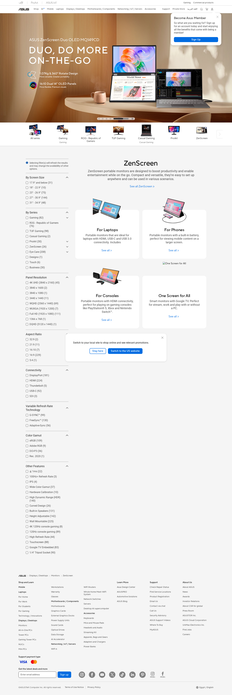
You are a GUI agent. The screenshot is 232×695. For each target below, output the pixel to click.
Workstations (57, 587)
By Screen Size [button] (35, 177)
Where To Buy (156, 625)
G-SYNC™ (31, 414)
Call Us (153, 611)
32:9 (28, 338)
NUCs (21, 644)
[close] (162, 337)
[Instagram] (82, 675)
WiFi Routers (90, 587)
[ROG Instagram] (152, 675)
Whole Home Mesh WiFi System (95, 593)
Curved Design (34, 504)
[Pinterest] (142, 675)
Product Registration (159, 596)
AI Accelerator (58, 639)
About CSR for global (193, 606)
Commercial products (203, 2)
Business (31, 266)
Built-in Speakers (35, 510)
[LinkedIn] (132, 675)
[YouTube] (102, 675)
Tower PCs (23, 635)
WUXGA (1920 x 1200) (38, 307)
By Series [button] (31, 212)
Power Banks (90, 646)
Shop (36, 9)
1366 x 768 (32, 318)
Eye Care (30, 251)
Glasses (54, 596)
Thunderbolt (32, 384)
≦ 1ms (29, 470)
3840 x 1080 (33, 292)
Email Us (154, 601)
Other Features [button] (35, 466)
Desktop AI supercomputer (96, 608)
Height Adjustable (35, 515)
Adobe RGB (32, 445)
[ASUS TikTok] (122, 675)
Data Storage (57, 634)
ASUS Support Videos (160, 620)
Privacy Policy (94, 687)
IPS (28, 480)
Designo (30, 256)
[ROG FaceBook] (163, 675)
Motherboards (58, 606)
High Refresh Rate (36, 536)
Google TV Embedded (38, 546)
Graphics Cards (58, 611)
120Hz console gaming (38, 530)
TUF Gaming (33, 230)
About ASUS (188, 587)
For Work (22, 601)
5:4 (27, 359)
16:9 (28, 354)
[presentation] (27, 162)
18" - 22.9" (31, 186)
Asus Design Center (126, 587)
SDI (28, 395)
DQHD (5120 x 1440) (37, 323)
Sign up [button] (64, 674)
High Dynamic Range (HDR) (41, 496)
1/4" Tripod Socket (36, 551)
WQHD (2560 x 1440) (37, 302)
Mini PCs (22, 649)
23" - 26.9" (31, 191)
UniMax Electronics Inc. (194, 625)
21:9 (28, 343)
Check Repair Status (159, 587)
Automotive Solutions (127, 596)
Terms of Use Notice (74, 687)
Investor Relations (191, 601)
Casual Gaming (34, 235)
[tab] (105, 118)
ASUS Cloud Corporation (194, 620)
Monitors (22, 625)
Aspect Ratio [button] (34, 334)
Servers (87, 604)
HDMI (29, 379)
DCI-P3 (29, 450)
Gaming (30, 216)
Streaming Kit (90, 632)
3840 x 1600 (33, 287)
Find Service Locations (160, 592)
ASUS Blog (122, 601)
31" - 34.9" (31, 201)
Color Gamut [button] (34, 435)
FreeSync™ (32, 419)
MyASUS (154, 629)
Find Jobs (187, 629)
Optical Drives (58, 630)
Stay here (97, 351)
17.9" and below (35, 181)
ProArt (29, 240)
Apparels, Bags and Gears (96, 637)
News (185, 592)
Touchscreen (33, 541)
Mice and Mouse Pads (94, 623)
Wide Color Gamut (36, 486)
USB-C (29, 390)
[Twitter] (112, 675)
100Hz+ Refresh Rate (37, 475)
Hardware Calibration (37, 491)
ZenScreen (32, 245)
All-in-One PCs (25, 630)
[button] (187, 2)
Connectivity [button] (33, 370)
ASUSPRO (122, 592)
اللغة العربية (192, 9)
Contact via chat (157, 606)
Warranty (55, 592)
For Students (24, 606)
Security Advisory (158, 615)
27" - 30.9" (31, 196)
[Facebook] (92, 675)
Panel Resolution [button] (36, 277)
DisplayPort (32, 374)
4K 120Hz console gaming (40, 525)
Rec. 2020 (31, 455)
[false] (196, 39)
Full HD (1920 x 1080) (38, 313)
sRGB (29, 439)
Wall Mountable (34, 520)
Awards (186, 596)
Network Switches (92, 599)
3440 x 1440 (33, 297)
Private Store (179, 9)
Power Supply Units (60, 620)
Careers (186, 634)
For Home (23, 597)
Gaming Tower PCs (27, 639)
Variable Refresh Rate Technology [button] (39, 408)
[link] (23, 9)
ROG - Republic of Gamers (40, 222)
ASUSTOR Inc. (189, 615)
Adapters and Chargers (95, 642)
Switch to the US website (125, 351)
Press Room (188, 611)
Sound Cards (57, 625)
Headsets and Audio (93, 627)
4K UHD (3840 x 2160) (38, 281)
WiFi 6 (54, 649)
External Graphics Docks (62, 615)
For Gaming (23, 611)
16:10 (29, 349)
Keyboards (89, 618)
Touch (29, 261)
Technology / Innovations (30, 616)
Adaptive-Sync (34, 424)
